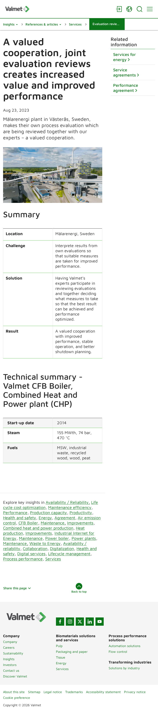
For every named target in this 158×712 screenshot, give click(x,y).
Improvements (80, 522)
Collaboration (35, 548)
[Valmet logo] (58, 9)
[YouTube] (99, 621)
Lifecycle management (69, 553)
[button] (10, 24)
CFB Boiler (28, 522)
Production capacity (48, 512)
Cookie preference (16, 697)
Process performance (23, 558)
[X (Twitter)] (80, 621)
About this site (14, 692)
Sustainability (13, 653)
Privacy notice (135, 692)
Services (53, 558)
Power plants (84, 538)
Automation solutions (124, 646)
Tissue (60, 657)
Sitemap (34, 692)
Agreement (65, 517)
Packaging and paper (72, 651)
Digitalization (62, 548)
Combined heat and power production (38, 528)
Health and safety (19, 517)
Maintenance (53, 522)
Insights (8, 659)
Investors (9, 665)
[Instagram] (70, 621)
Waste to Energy (44, 543)
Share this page (15, 588)
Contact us (11, 670)
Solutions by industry (124, 668)
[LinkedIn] (90, 621)
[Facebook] (60, 621)
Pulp (59, 646)
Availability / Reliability (68, 502)
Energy (45, 517)
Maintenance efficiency (69, 507)
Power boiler (57, 538)
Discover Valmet (15, 676)
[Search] (139, 9)
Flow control (118, 651)
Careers (8, 647)
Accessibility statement (103, 692)
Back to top (79, 591)
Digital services (31, 553)
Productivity (81, 512)
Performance (15, 512)
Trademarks (74, 692)
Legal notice (53, 692)
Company (10, 642)
